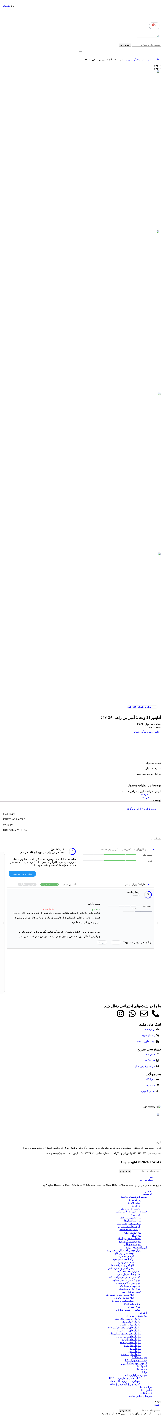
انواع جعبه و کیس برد (130, 1241)
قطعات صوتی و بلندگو (129, 1238)
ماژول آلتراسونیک (131, 1321)
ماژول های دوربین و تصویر (127, 1330)
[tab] (80, 794)
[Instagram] (121, 1013)
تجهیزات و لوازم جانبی (135, 1375)
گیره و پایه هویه (126, 1256)
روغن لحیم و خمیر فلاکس (121, 1268)
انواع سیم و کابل (132, 1244)
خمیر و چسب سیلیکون (129, 1271)
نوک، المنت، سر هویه (123, 1259)
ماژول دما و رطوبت (130, 1324)
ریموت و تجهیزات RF (136, 1360)
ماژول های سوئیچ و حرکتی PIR (124, 1327)
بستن (156, 1404)
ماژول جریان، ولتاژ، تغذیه (127, 1318)
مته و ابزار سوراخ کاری (129, 1274)
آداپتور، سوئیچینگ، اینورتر (138, 59)
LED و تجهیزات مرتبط (129, 1223)
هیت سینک (141, 1369)
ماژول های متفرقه (131, 1354)
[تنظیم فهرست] (80, 50)
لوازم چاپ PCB (132, 1303)
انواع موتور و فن (132, 1232)
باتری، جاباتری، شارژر (129, 1226)
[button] (4, 923)
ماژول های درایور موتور (128, 1336)
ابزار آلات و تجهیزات (136, 1247)
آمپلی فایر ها (134, 1202)
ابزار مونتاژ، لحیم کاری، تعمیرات (124, 1250)
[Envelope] (144, 1013)
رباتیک (144, 1372)
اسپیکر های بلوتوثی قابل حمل (125, 1381)
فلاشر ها (136, 1205)
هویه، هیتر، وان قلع (124, 1253)
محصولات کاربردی (131, 1208)
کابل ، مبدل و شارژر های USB (125, 1378)
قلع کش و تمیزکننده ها (122, 1265)
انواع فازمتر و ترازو (124, 1298)
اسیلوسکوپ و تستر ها (122, 1300)
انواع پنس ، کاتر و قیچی (128, 1283)
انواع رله (136, 1235)
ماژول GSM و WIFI (130, 1342)
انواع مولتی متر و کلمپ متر (120, 1295)
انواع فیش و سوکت (130, 1217)
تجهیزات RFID (139, 1357)
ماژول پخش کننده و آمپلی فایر (125, 1333)
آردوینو (143, 1312)
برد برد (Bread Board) (130, 1229)
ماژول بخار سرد (132, 1345)
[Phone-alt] (155, 1013)
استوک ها (142, 1366)
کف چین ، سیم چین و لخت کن (125, 1277)
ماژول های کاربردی (136, 1315)
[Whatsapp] (132, 1013)
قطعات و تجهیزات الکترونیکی (131, 1211)
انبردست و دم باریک (130, 1286)
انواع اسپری (134, 1306)
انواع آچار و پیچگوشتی (129, 1289)
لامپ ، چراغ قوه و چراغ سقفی (125, 1384)
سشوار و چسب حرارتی (128, 1309)
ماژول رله (135, 1348)
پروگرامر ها (134, 1199)
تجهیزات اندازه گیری (130, 1292)
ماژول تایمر (134, 1351)
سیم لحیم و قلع (126, 1262)
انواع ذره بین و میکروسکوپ (126, 1280)
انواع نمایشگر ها (132, 1220)
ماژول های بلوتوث (131, 1339)
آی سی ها (135, 1214)
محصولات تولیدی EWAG (134, 1196)
